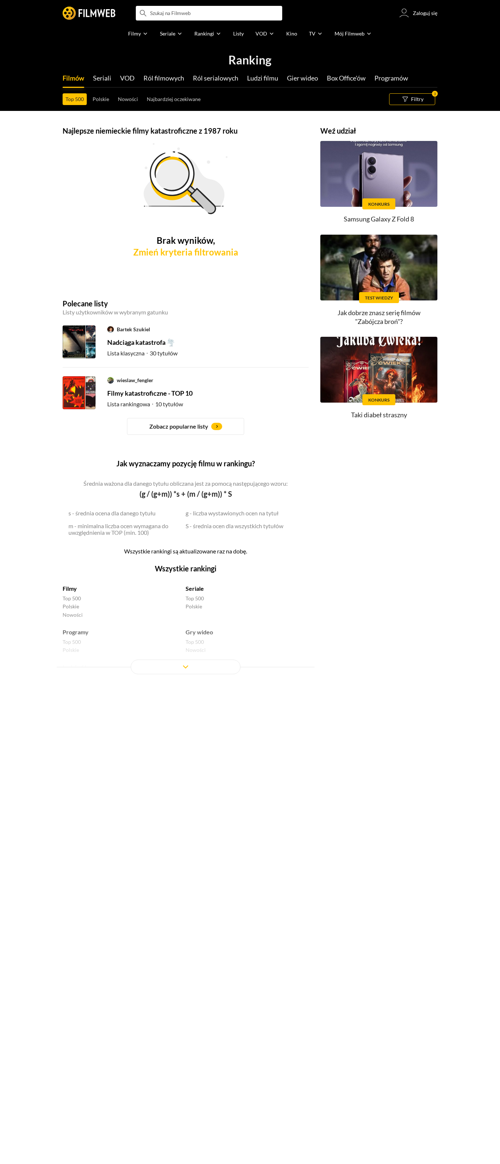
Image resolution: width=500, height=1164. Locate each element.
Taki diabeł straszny (379, 415)
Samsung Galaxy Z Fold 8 (379, 219)
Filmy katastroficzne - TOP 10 (150, 393)
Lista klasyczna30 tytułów (142, 353)
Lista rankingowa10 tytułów (145, 403)
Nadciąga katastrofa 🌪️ (141, 342)
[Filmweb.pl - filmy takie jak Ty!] (89, 13)
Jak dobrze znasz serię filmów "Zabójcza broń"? (379, 317)
